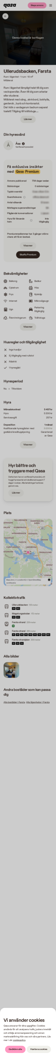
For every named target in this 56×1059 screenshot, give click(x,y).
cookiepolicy (19, 1040)
